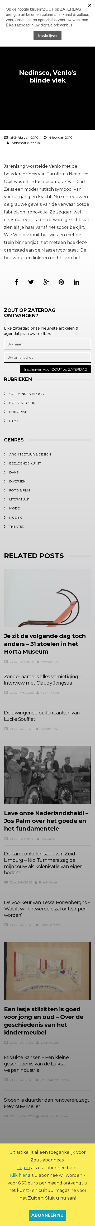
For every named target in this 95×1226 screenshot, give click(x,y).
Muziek (15, 517)
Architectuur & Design (30, 454)
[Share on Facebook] (16, 282)
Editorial (18, 412)
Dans (13, 472)
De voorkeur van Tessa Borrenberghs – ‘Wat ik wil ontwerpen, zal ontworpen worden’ (47, 909)
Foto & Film (19, 490)
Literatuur (19, 499)
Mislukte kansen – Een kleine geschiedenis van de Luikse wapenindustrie (36, 1064)
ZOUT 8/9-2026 (22, 662)
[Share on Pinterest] (61, 282)
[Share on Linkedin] (76, 282)
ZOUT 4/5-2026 (22, 693)
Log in (23, 1167)
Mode (14, 508)
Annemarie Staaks (26, 143)
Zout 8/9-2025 (21, 882)
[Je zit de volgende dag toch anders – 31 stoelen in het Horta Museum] (47, 598)
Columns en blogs (26, 394)
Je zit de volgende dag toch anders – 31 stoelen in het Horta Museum (45, 643)
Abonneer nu (47, 1215)
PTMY (13, 421)
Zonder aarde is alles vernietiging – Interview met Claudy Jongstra (42, 680)
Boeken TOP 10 (22, 403)
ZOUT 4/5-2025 (22, 1116)
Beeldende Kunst (25, 463)
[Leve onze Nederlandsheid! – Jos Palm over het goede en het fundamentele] (47, 775)
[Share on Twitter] (30, 282)
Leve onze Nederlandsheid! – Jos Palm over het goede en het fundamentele (46, 821)
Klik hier (18, 1175)
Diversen (17, 481)
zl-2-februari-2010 (24, 137)
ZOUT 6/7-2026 (22, 1043)
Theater (16, 526)
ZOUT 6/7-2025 (21, 729)
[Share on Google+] (46, 282)
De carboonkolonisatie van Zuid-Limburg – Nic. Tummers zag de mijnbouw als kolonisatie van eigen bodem (43, 863)
